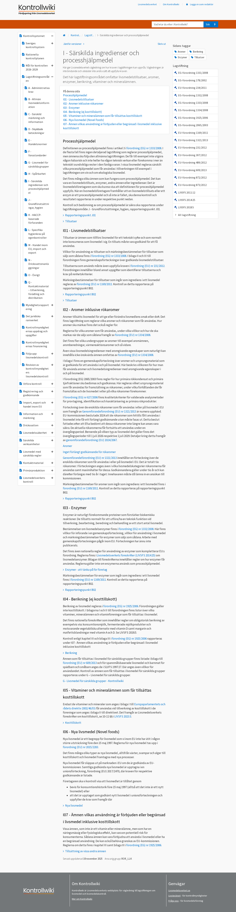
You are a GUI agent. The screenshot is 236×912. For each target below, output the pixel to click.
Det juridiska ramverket (33, 318)
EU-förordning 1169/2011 (193, 132)
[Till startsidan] (64, 35)
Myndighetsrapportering (37, 306)
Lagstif (89, 35)
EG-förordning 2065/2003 (193, 125)
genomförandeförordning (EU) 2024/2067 (91, 440)
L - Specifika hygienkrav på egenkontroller (37, 233)
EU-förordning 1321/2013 (193, 140)
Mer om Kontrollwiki (82, 898)
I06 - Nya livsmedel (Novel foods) (83, 120)
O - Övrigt (34, 275)
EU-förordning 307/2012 (192, 155)
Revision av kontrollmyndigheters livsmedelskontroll (37, 370)
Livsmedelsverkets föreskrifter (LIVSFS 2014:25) (126, 555)
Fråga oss (173, 900)
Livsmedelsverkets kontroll (34, 479)
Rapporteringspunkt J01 (80, 215)
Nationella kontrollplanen (35, 56)
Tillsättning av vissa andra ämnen (85, 851)
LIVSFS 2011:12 (186, 192)
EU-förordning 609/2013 (192, 170)
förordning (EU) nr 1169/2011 (80, 488)
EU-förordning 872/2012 (192, 177)
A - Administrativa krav (39, 89)
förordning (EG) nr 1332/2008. (136, 529)
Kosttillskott (73, 723)
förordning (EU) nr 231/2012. (148, 266)
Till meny (8, 5)
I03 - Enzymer (71, 108)
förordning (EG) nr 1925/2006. (121, 606)
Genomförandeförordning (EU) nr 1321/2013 (109, 411)
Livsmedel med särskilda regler (32, 453)
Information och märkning (33, 415)
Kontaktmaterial (33, 463)
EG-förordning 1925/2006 (193, 117)
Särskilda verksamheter (31, 442)
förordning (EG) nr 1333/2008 (143, 148)
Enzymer (182, 57)
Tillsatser (71, 221)
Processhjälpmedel (75, 95)
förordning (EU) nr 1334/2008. (133, 335)
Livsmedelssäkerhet (35, 432)
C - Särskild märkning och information (36, 118)
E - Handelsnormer (37, 142)
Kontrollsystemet (34, 36)
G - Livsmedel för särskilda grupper (38, 164)
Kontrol (75, 35)
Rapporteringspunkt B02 (80, 294)
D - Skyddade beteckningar (36, 131)
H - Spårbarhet (37, 173)
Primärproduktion (34, 470)
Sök (208, 24)
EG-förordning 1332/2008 (193, 95)
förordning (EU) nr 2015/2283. (81, 747)
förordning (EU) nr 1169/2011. (95, 284)
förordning (129, 638)
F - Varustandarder (37, 153)
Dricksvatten (30, 425)
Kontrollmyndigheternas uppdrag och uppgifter (37, 331)
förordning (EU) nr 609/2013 (80, 663)
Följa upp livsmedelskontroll (37, 355)
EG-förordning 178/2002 (192, 80)
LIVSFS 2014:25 (186, 200)
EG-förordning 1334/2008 (193, 110)
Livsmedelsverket (147, 4)
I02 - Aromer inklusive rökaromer (83, 103)
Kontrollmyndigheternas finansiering (37, 344)
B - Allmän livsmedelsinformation (38, 103)
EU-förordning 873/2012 (192, 185)
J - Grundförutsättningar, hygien (38, 203)
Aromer (182, 51)
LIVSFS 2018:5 (186, 207)
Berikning (71, 653)
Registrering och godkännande (33, 393)
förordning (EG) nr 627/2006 (81, 397)
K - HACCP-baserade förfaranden (35, 218)
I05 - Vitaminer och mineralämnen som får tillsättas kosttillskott (102, 116)
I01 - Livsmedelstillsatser (78, 99)
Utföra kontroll (32, 383)
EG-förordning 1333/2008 (193, 102)
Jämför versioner (72, 43)
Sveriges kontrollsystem (35, 45)
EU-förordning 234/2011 (192, 87)
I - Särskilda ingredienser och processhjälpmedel (38, 186)
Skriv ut (162, 43)
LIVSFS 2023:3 (122, 716)
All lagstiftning (187, 215)
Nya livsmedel (74, 805)
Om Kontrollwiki (171, 4)
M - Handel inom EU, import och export (38, 248)
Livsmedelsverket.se (179, 890)
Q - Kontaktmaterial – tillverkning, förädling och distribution (38, 290)
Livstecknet (174, 895)
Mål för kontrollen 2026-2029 (37, 67)
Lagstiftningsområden (37, 78)
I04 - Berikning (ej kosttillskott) (82, 112)
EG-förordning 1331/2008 (193, 72)
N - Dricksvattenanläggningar (38, 263)
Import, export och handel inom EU (34, 404)
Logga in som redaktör (201, 4)
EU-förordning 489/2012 (192, 162)
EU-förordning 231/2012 (192, 147)
